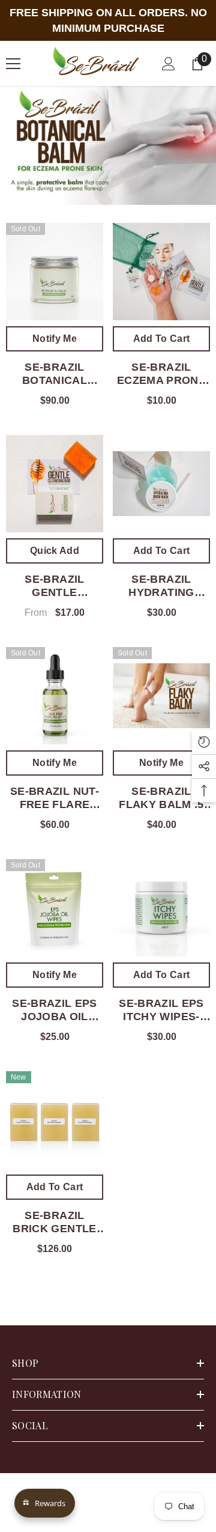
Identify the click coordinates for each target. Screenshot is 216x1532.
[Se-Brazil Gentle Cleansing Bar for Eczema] (54, 483)
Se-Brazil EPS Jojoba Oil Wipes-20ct (54, 1010)
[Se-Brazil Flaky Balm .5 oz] (161, 695)
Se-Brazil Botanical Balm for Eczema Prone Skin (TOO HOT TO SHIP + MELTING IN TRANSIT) (54, 374)
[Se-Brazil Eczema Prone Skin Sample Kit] (161, 271)
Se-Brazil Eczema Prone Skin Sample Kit (161, 374)
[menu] (13, 63)
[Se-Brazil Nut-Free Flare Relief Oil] (54, 695)
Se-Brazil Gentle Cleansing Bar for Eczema (54, 586)
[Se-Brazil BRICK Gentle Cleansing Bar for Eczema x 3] (54, 1120)
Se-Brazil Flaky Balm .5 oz (161, 798)
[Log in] (168, 63)
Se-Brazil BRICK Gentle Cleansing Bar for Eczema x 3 (54, 1222)
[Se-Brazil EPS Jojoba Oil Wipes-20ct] (54, 907)
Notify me (54, 338)
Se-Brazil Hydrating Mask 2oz (161, 586)
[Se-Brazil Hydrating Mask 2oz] (161, 483)
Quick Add (54, 551)
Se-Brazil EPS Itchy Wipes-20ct (161, 1010)
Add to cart (161, 338)
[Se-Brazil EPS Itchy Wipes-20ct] (161, 907)
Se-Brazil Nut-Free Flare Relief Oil (54, 798)
